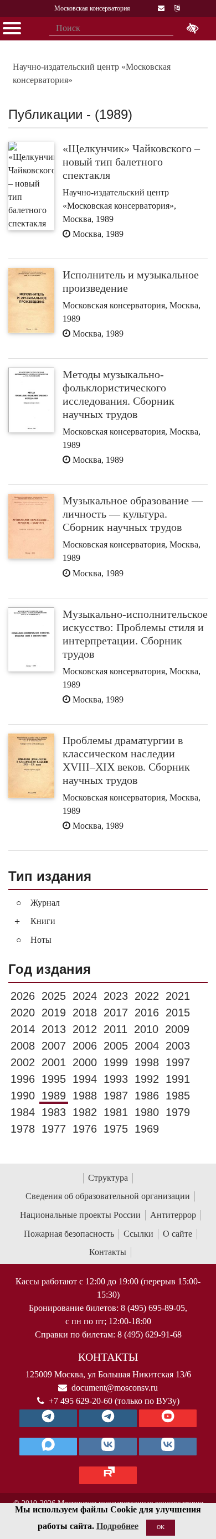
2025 (54, 996)
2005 (116, 1046)
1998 (147, 1062)
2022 (147, 996)
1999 (116, 1062)
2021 (178, 996)
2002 (23, 1062)
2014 (23, 1029)
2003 (178, 1046)
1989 (54, 1095)
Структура (108, 1177)
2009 (177, 1029)
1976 (85, 1129)
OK (160, 1527)
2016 (147, 1012)
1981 (116, 1112)
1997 (178, 1062)
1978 (23, 1129)
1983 (54, 1112)
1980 (147, 1112)
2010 (146, 1029)
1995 (54, 1079)
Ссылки (138, 1233)
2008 (23, 1046)
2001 (54, 1062)
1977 (54, 1129)
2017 (116, 1012)
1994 (85, 1079)
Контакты (107, 1252)
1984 (23, 1112)
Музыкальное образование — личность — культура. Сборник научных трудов (133, 513)
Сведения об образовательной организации (107, 1196)
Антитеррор (173, 1215)
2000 (85, 1062)
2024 (85, 996)
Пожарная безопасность (69, 1233)
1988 (85, 1095)
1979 (178, 1112)
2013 (54, 1029)
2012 (85, 1029)
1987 (116, 1095)
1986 (147, 1095)
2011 (115, 1029)
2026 (23, 996)
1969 (147, 1129)
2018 (85, 1012)
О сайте (177, 1233)
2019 (54, 1012)
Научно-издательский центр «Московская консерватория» (92, 73)
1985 (178, 1095)
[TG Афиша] (108, 1418)
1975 (116, 1129)
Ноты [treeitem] (41, 939)
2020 (23, 1012)
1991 (178, 1079)
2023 (116, 996)
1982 (85, 1112)
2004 (147, 1046)
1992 (147, 1079)
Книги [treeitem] (42, 921)
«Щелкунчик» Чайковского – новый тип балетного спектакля (131, 161)
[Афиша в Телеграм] (108, 1475)
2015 (178, 1012)
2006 (85, 1046)
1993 (116, 1079)
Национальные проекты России (80, 1215)
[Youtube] (168, 1418)
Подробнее (117, 1526)
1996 (23, 1079)
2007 (54, 1046)
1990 (23, 1095)
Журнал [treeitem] (45, 902)
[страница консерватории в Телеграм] (48, 1418)
